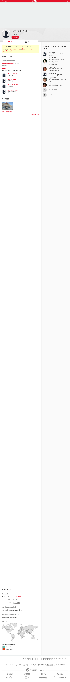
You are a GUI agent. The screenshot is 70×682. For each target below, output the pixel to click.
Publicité (30, 664)
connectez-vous (14, 49)
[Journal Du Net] (43, 674)
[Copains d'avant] (10, 677)
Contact (34, 664)
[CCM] (26, 674)
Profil (12, 42)
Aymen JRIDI (12, 79)
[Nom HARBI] (45, 90)
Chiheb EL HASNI (13, 90)
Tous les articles (40, 664)
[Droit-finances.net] (60, 674)
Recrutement (51, 664)
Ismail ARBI (52, 52)
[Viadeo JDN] (26, 677)
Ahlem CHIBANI (12, 74)
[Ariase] (43, 677)
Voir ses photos (35, 114)
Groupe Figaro (41, 665)
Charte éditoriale (23, 664)
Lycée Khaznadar (7, 63)
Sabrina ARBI (52, 84)
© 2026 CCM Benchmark (51, 665)
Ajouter (16, 37)
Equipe (16, 664)
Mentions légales (33, 665)
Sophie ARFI (52, 78)
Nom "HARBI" (53, 90)
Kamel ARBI (52, 73)
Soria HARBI (52, 67)
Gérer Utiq (26, 665)
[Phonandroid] (60, 677)
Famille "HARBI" (53, 95)
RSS (46, 664)
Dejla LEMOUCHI (13, 85)
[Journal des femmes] (10, 674)
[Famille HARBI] (45, 95)
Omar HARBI (52, 58)
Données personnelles (60, 664)
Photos (30, 42)
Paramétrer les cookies (18, 665)
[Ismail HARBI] (6, 33)
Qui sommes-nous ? (9, 664)
